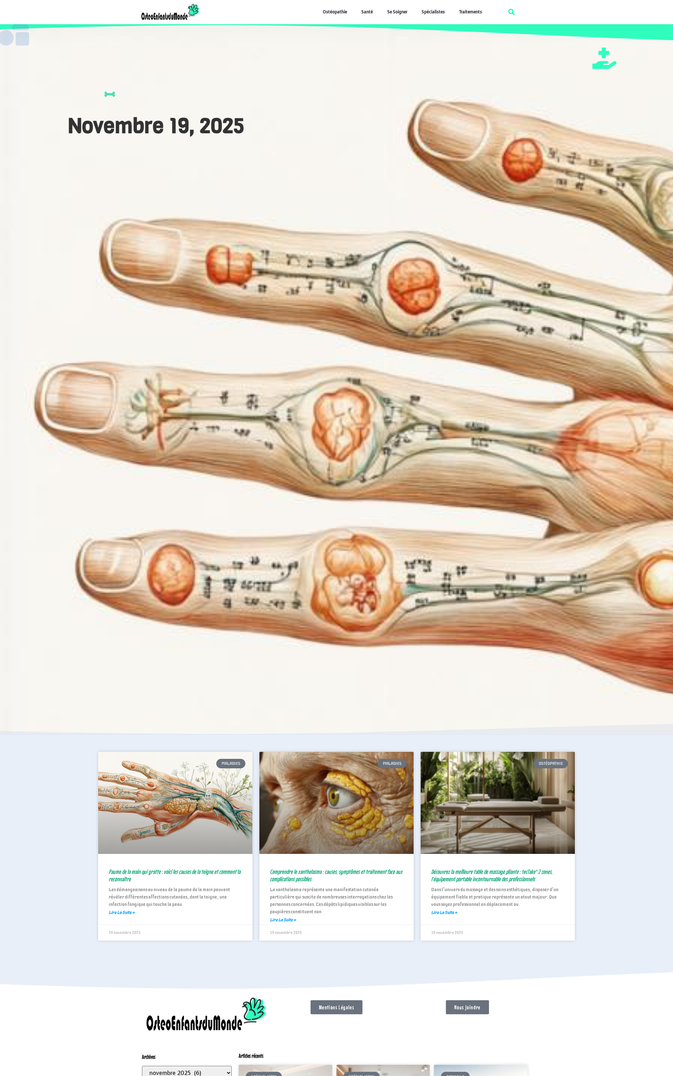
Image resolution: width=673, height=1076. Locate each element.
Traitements (470, 12)
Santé (367, 12)
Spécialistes (433, 12)
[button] (511, 12)
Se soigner (397, 12)
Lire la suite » (122, 912)
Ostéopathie (335, 12)
